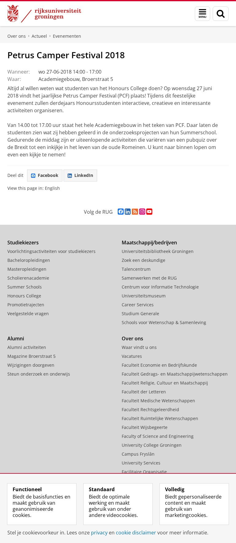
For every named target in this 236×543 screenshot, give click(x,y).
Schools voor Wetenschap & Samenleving (164, 322)
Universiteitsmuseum (144, 296)
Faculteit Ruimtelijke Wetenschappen (160, 418)
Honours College (24, 296)
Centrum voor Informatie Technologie (160, 287)
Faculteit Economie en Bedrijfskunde (159, 365)
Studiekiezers (23, 242)
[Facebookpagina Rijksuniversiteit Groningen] (121, 211)
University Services (141, 463)
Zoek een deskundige (143, 260)
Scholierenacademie (28, 278)
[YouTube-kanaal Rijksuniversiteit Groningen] (149, 211)
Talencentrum (136, 269)
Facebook (48, 175)
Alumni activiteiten (26, 347)
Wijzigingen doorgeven (30, 365)
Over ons (16, 36)
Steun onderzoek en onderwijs (38, 374)
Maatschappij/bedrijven (149, 242)
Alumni (15, 338)
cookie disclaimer (136, 533)
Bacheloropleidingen (28, 260)
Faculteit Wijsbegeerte (144, 427)
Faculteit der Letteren (144, 392)
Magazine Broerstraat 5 (31, 356)
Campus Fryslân (138, 454)
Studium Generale (140, 313)
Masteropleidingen (26, 269)
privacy (99, 533)
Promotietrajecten (25, 305)
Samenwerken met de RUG (149, 278)
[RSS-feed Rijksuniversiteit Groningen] (135, 211)
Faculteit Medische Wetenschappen (158, 400)
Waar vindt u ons (139, 347)
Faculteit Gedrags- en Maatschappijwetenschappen (175, 374)
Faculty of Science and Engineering (158, 436)
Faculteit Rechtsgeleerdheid (150, 409)
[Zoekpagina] (221, 13)
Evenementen (67, 36)
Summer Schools (24, 287)
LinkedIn (83, 175)
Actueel (39, 36)
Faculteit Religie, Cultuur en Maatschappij (165, 383)
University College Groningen (152, 445)
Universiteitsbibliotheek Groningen (158, 251)
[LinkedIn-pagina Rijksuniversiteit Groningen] (128, 211)
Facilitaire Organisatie (144, 472)
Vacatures (132, 356)
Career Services (138, 305)
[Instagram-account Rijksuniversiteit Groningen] (142, 211)
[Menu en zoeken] (202, 13)
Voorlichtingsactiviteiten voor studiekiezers (51, 251)
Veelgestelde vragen (28, 313)
